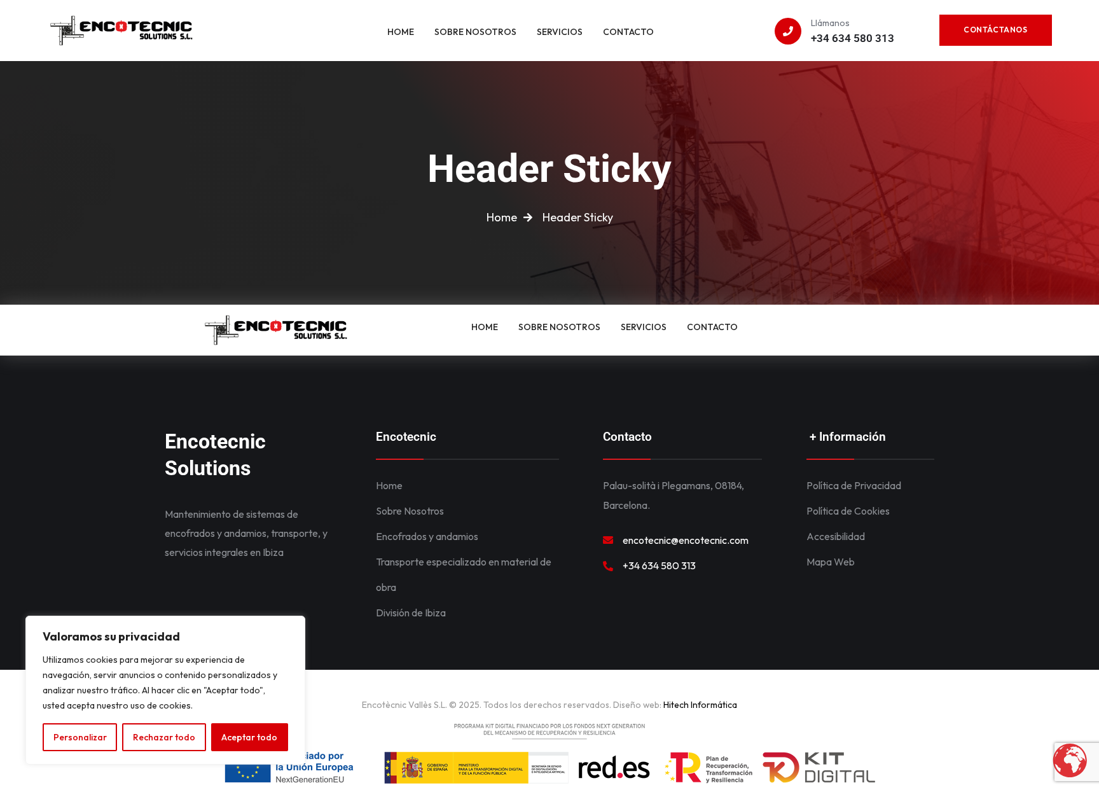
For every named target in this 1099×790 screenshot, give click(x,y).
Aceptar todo (249, 737)
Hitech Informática (699, 704)
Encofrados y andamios (427, 536)
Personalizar (80, 737)
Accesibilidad (835, 536)
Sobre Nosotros (410, 510)
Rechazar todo (164, 737)
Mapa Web (830, 561)
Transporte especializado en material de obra (463, 574)
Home (389, 485)
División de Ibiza (411, 612)
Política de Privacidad (853, 485)
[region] (165, 690)
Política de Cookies (848, 510)
